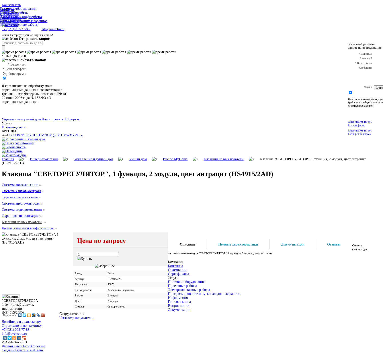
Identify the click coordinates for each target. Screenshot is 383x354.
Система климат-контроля (21, 191)
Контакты (175, 266)
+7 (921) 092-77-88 (15, 329)
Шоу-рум (72, 119)
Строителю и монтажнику (22, 325)
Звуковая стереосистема (20, 197)
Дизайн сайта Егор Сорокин (23, 346)
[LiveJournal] (38, 315)
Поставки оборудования (186, 282)
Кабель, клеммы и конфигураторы (28, 228)
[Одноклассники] (29, 315)
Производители (13, 127)
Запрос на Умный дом (360, 123)
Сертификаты (178, 274)
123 (11, 135)
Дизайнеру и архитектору (21, 321)
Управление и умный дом (21, 119)
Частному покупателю (76, 317)
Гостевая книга (179, 302)
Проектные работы (182, 286)
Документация (179, 309)
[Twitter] (24, 315)
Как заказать (11, 5)
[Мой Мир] (33, 315)
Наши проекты (53, 119)
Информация (178, 298)
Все (80, 135)
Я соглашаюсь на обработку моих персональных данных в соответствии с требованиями (32, 90)
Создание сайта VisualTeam (22, 350)
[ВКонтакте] (20, 315)
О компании (177, 270)
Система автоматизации (20, 185)
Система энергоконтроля (20, 203)
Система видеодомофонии (22, 209)
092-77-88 (16, 29)
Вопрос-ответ (178, 306)
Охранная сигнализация (20, 216)
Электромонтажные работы (189, 290)
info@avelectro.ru (52, 29)
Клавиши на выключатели (22, 222)
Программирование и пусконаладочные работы (204, 294)
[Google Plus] (43, 315)
